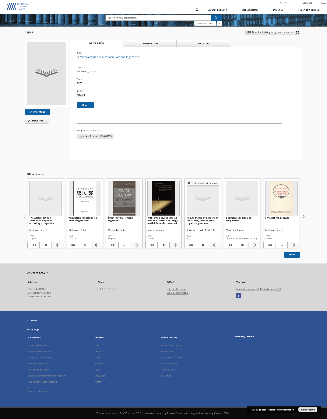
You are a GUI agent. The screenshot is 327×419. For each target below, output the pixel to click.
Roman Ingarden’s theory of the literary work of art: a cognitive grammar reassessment (202, 220)
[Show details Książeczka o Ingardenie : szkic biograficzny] (96, 245)
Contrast (307, 2)
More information (285, 409)
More (292, 254)
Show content (37, 111)
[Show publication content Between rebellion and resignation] (242, 245)
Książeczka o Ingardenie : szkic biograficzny (83, 219)
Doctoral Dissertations (40, 357)
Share (323, 3)
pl (285, 3)
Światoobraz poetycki (277, 217)
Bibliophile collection (39, 369)
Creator (99, 351)
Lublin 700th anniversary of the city (46, 375)
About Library (217, 10)
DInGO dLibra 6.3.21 (131, 413)
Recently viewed (309, 10)
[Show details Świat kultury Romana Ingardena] (136, 245)
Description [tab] (96, 43)
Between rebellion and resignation (238, 219)
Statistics (166, 375)
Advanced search (205, 23)
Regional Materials (38, 363)
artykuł (81, 95)
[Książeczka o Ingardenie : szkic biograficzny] (85, 198)
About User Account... (173, 357)
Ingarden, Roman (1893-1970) (95, 136)
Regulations (167, 351)
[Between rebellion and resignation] (242, 198)
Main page (33, 329)
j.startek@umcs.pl (176, 289)
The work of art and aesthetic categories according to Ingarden (41, 220)
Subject (99, 357)
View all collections (38, 391)
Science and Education (40, 351)
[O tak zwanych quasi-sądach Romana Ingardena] (46, 73)
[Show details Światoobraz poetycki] (293, 245)
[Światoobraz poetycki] (281, 198)
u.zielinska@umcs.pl (177, 292)
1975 (79, 83)
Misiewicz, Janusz (86, 71)
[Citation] (297, 32)
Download (38, 120)
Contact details (169, 363)
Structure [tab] (203, 43)
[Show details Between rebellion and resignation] (254, 245)
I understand (308, 409)
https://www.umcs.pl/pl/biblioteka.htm (256, 289)
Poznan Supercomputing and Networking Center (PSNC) (198, 413)
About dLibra (168, 369)
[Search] (216, 18)
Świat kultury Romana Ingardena (120, 219)
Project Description (171, 345)
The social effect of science (42, 381)
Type (97, 369)
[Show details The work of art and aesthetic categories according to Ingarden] (57, 245)
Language (100, 375)
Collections (250, 10)
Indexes (278, 10)
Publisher (100, 363)
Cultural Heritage (37, 345)
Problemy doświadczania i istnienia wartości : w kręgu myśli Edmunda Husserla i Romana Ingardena (162, 220)
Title (97, 345)
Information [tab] (150, 43)
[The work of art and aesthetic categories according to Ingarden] (46, 198)
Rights (98, 381)
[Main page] (196, 10)
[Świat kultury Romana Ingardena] (124, 198)
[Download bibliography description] (33, 245)
